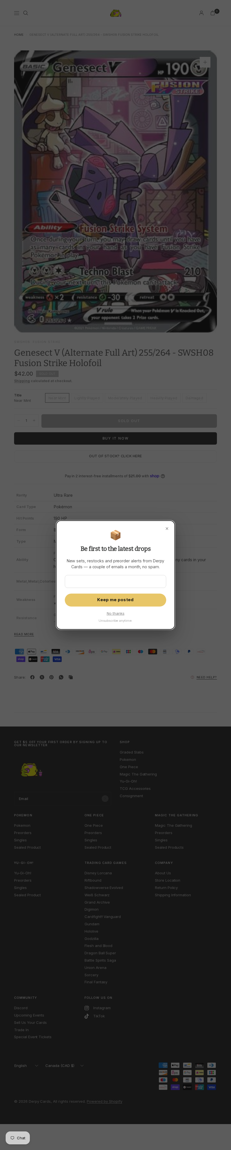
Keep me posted (115, 599)
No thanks (116, 613)
